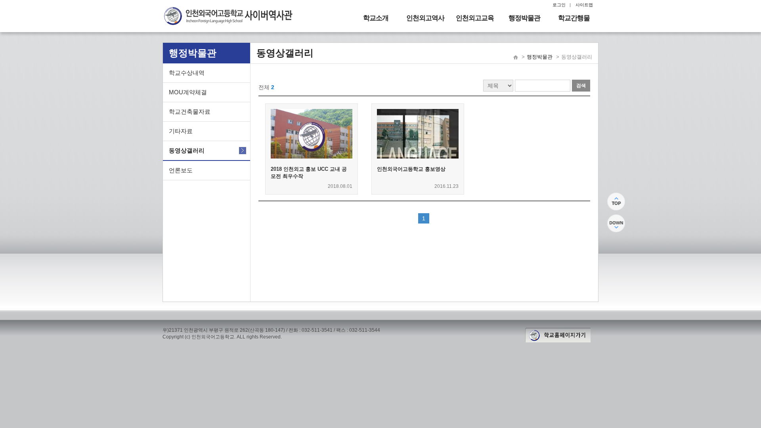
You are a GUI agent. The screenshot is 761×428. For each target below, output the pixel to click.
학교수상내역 (187, 72)
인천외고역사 (425, 18)
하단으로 (616, 223)
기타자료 (181, 131)
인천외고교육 (475, 18)
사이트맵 (584, 4)
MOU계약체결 (188, 92)
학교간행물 (574, 18)
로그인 (559, 4)
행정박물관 (524, 18)
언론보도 (181, 170)
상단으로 (616, 201)
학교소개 (375, 18)
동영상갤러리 (187, 150)
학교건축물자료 (189, 111)
